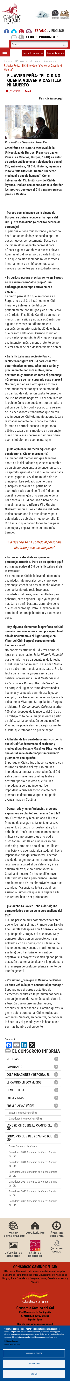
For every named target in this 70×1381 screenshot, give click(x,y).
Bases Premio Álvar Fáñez (23, 1112)
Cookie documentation (12, 1344)
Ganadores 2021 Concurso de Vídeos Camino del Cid (33, 1183)
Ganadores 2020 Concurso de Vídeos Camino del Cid (33, 1174)
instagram (29, 31)
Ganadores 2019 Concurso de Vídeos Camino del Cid (33, 1164)
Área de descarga (57, 1234)
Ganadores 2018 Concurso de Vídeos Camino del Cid (33, 1154)
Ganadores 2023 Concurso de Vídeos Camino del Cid (33, 1203)
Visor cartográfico (13, 1234)
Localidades (35, 1232)
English (57, 30)
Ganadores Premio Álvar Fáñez (25, 1118)
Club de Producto (40, 36)
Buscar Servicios (55, 53)
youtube (21, 31)
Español (41, 30)
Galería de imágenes (13, 1254)
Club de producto (35, 1254)
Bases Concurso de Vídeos (23, 1146)
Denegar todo (34, 1364)
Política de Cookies (11, 1341)
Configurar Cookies (34, 1353)
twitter (14, 31)
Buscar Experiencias (33, 53)
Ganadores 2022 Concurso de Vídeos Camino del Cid (33, 1193)
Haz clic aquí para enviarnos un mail (35, 1324)
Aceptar (34, 1374)
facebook (7, 31)
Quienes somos (57, 1250)
